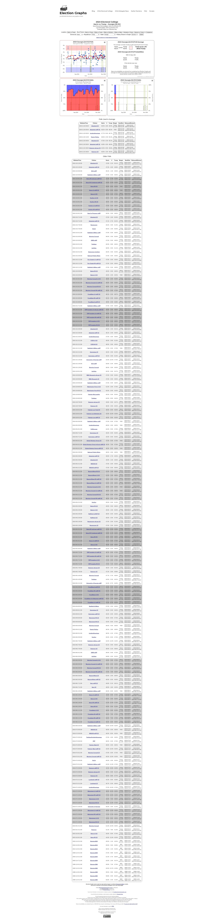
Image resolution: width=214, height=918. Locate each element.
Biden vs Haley (118, 32)
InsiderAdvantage (95, 133)
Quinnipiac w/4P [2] (94, 356)
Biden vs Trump (98, 32)
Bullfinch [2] (93, 517)
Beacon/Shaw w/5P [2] (94, 679)
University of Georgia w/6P (94, 583)
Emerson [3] (94, 775)
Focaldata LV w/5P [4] (94, 722)
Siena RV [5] (94, 186)
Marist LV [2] (94, 275)
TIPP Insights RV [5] (94, 325)
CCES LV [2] (94, 340)
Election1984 (94, 876)
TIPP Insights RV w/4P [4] (94, 556)
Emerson (93, 829)
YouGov (94, 502)
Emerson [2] (95, 151)
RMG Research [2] (94, 379)
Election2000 (94, 860)
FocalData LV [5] (94, 594)
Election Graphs (105, 888)
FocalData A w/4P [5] (94, 587)
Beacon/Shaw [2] (94, 675)
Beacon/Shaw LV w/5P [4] (94, 483)
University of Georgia (94, 806)
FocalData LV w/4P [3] (94, 294)
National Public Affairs (94, 255)
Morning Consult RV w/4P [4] (94, 290)
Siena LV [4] (94, 698)
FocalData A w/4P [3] (94, 302)
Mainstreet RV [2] (94, 618)
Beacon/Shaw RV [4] (94, 471)
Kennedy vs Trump (128, 32)
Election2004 (94, 856)
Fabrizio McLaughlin (94, 394)
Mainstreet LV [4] (94, 799)
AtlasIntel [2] (95, 126)
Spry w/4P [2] (94, 683)
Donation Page (120, 894)
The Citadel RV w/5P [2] (94, 263)
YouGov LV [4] (94, 198)
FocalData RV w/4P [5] (94, 591)
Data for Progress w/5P (94, 213)
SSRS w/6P (94, 240)
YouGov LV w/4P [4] (94, 205)
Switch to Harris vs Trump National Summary (107, 37)
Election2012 (94, 849)
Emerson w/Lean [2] (95, 148)
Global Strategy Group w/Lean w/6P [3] (94, 444)
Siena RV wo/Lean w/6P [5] (94, 529)
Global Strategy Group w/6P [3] (94, 448)
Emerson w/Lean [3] (94, 772)
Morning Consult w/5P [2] (94, 756)
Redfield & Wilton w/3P (94, 691)
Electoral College (120, 884)
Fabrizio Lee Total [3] (94, 410)
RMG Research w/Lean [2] (94, 375)
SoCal (94, 228)
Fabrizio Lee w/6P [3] (94, 417)
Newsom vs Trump (139, 32)
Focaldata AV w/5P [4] (94, 714)
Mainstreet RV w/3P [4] (94, 795)
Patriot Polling (95, 137)
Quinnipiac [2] (94, 352)
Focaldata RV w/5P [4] (94, 718)
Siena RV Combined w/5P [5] (94, 182)
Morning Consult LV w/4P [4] (94, 282)
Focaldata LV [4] (94, 710)
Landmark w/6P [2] (94, 779)
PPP (94, 741)
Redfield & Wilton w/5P (94, 764)
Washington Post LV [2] (94, 386)
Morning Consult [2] (94, 752)
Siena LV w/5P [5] (94, 190)
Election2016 (94, 845)
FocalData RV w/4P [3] (94, 298)
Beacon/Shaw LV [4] (94, 475)
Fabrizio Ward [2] (94, 745)
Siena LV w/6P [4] (94, 695)
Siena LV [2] (94, 833)
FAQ (113, 906)
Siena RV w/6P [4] (94, 702)
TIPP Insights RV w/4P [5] (94, 317)
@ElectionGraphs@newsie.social (105, 887)
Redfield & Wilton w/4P (94, 175)
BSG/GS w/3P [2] (94, 467)
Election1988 (94, 872)
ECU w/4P (94, 171)
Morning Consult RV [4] (94, 286)
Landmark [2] (94, 783)
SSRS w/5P (94, 652)
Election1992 (94, 868)
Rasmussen (94, 225)
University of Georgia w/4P (94, 359)
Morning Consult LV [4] (94, 279)
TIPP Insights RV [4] (94, 564)
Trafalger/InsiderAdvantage (94, 737)
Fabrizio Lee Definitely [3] (94, 413)
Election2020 (94, 841)
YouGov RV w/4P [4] (94, 209)
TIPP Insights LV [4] (94, 560)
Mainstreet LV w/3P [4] (94, 791)
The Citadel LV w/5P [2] (94, 259)
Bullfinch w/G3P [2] (94, 514)
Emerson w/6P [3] (94, 768)
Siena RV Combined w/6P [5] (94, 533)
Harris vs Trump (71, 32)
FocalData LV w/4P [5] (94, 602)
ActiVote (94, 248)
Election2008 (94, 853)
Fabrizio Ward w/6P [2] (94, 749)
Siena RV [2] (94, 837)
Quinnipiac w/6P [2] (94, 436)
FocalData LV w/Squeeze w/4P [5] (94, 598)
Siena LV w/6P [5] (94, 540)
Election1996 (94, 864)
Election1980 (94, 879)
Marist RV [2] (94, 271)
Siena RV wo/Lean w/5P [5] (94, 178)
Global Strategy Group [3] (94, 440)
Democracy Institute (94, 252)
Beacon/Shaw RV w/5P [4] (94, 479)
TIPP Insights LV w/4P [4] (94, 552)
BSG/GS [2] (94, 463)
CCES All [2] (94, 344)
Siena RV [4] (94, 706)
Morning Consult (94, 236)
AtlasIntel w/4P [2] (95, 129)
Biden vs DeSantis (108, 32)
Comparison (149, 32)
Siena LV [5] (94, 194)
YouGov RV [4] (94, 201)
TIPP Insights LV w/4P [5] (94, 313)
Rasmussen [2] (94, 525)
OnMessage (94, 429)
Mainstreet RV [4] (94, 802)
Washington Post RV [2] (94, 390)
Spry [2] (94, 687)
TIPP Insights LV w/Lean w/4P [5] (94, 309)
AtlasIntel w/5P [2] (94, 332)
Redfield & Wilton (94, 606)
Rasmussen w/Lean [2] (94, 521)
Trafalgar (93, 244)
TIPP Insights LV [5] (94, 321)
